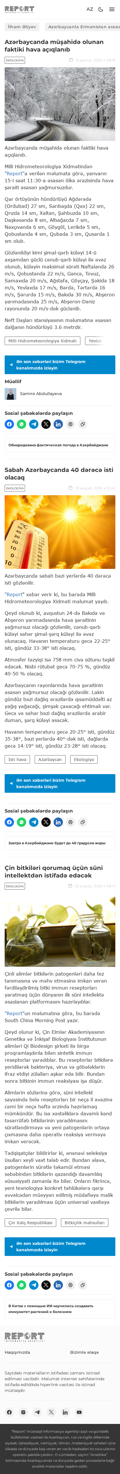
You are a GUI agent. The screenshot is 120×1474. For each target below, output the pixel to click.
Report (14, 594)
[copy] (82, 424)
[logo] (19, 9)
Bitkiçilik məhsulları (85, 1222)
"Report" (14, 173)
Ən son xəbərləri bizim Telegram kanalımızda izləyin (51, 365)
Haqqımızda (17, 1352)
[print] (70, 424)
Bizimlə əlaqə (84, 1352)
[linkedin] (58, 424)
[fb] (9, 424)
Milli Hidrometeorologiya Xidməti (42, 340)
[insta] (23, 1412)
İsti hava (17, 759)
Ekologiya (15, 60)
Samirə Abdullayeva (41, 393)
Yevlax (95, 340)
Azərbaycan (50, 759)
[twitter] (46, 424)
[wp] (21, 424)
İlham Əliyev (22, 26)
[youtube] (79, 1412)
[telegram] (33, 424)
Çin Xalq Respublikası (30, 1222)
